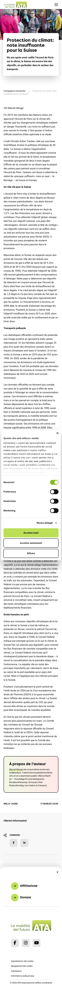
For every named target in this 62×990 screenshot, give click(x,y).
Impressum (16, 971)
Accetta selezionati (31, 543)
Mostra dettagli (45, 523)
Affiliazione (28, 886)
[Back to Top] (57, 872)
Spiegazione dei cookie (22, 966)
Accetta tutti (30, 532)
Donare (25, 897)
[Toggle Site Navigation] (56, 4)
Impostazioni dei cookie (22, 961)
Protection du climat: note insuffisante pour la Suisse (30, 92)
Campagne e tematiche (14, 91)
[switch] (54, 491)
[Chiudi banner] (57, 433)
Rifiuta (31, 553)
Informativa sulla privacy (22, 976)
